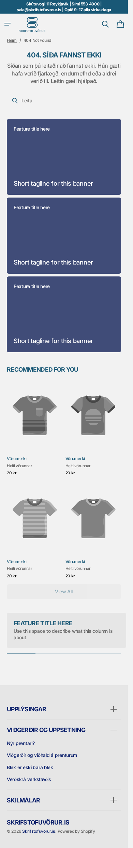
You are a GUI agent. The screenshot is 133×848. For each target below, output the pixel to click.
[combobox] (64, 100)
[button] (7, 24)
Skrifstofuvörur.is (38, 831)
